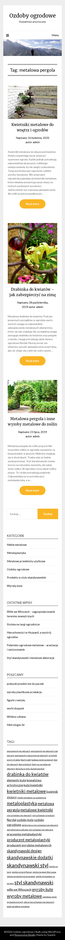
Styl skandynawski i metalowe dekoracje (30, 657)
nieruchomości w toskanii (43, 815)
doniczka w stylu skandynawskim (30, 768)
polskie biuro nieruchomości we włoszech (40, 825)
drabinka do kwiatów (28, 774)
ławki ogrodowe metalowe (18, 906)
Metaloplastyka (16, 552)
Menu (55, 35)
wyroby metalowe (24, 896)
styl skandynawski (33, 882)
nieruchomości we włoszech (19, 815)
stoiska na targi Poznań (22, 872)
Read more (32, 203)
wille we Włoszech (19, 889)
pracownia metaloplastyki (24, 834)
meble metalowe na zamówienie (31, 797)
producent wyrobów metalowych (29, 845)
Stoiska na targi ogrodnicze (23, 624)
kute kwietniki (33, 785)
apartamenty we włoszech (18, 751)
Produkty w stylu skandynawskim (26, 577)
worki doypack (15, 708)
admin (36, 142)
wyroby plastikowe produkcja (24, 692)
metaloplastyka (22, 803)
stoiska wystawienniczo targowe (21, 876)
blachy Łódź (26, 760)
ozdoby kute (25, 820)
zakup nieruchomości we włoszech (39, 902)
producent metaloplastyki (28, 839)
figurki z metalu (16, 700)
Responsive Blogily (25, 934)
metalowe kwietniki (36, 809)
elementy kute (16, 780)
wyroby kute (42, 889)
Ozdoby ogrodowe (32, 15)
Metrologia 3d (15, 724)
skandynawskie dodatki (30, 857)
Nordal (11, 820)
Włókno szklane (16, 716)
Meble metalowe (17, 544)
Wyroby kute (14, 585)
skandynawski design (24, 850)
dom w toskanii (25, 764)
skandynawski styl (27, 865)
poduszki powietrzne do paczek (25, 683)
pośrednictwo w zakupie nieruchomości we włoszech (30, 829)
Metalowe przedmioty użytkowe (26, 561)
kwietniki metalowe (26, 791)
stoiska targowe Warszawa (44, 872)
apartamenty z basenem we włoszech (31, 755)
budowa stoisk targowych (42, 760)
